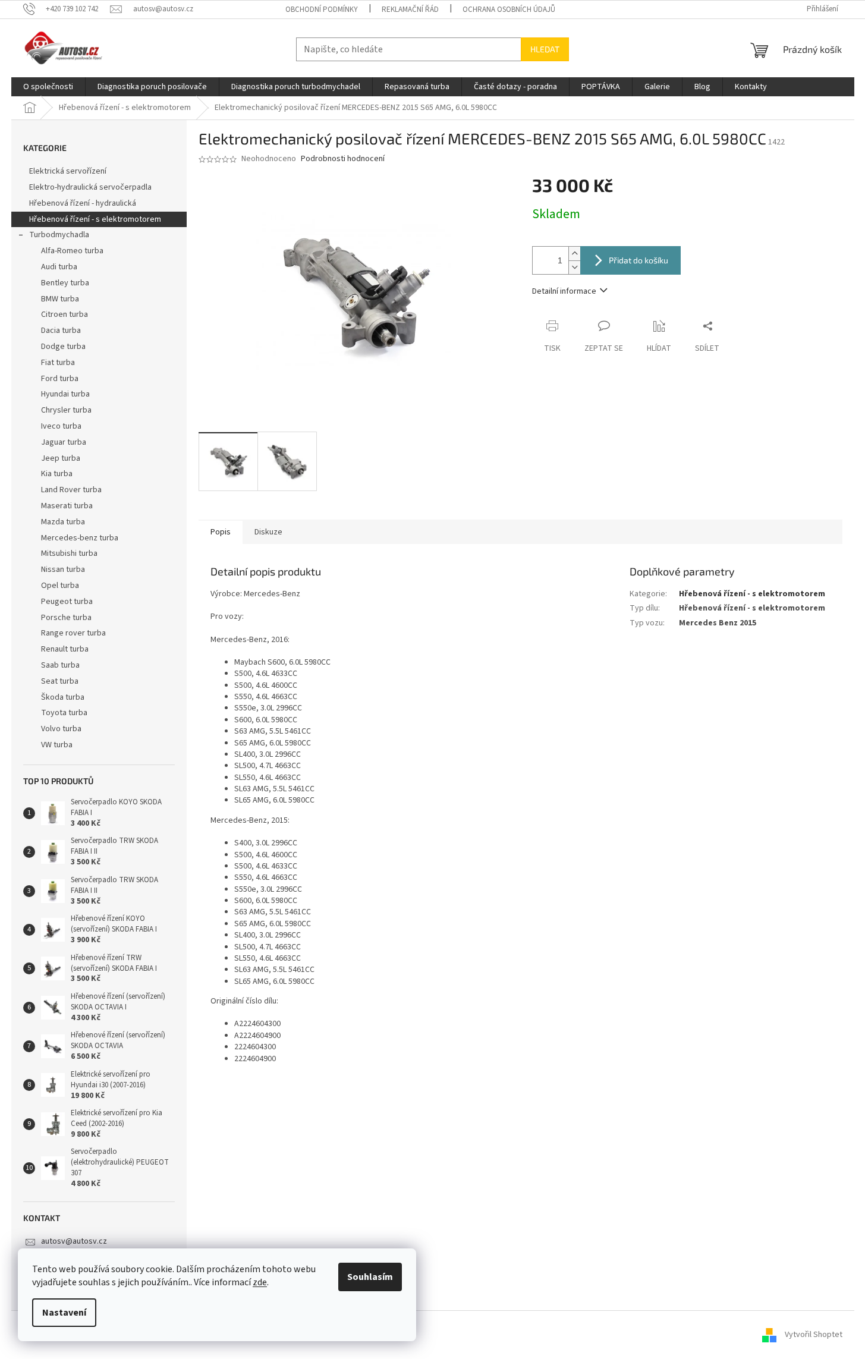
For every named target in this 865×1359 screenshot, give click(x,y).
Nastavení (64, 1312)
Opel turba (60, 586)
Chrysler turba (66, 410)
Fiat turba (58, 363)
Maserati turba (67, 506)
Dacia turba (61, 330)
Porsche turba (66, 618)
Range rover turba (73, 633)
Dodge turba (63, 347)
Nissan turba (63, 569)
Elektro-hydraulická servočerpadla (90, 187)
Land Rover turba (71, 490)
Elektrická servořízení (68, 171)
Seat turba (59, 681)
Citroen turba (64, 314)
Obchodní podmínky (321, 9)
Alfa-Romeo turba (72, 251)
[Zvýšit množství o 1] (574, 253)
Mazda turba (63, 522)
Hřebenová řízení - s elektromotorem (95, 219)
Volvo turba (61, 729)
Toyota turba (64, 713)
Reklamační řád (410, 9)
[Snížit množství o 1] (574, 267)
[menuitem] (48, 86)
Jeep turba (60, 458)
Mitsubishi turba (69, 553)
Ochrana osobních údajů (509, 9)
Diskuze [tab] (268, 532)
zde (260, 1282)
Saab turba (60, 665)
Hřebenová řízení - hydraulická (82, 203)
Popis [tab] (220, 532)
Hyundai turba (65, 394)
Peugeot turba (67, 602)
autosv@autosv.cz (74, 1241)
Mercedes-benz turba (79, 538)
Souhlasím (370, 1277)
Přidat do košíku (638, 260)
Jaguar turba (63, 442)
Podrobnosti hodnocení (343, 159)
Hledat (544, 49)
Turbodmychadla (59, 235)
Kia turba (57, 474)
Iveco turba (61, 426)
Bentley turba (65, 283)
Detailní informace (564, 291)
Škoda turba (62, 697)
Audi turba (59, 267)
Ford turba (59, 379)
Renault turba (65, 649)
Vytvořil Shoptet (813, 1335)
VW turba (57, 745)
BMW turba (60, 299)
